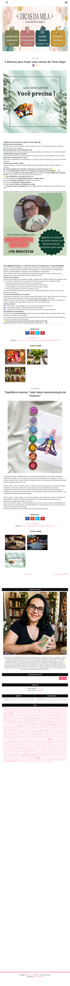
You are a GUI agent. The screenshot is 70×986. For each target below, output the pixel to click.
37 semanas (37, 708)
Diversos (53, 724)
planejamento (40, 747)
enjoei (24, 726)
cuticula (8, 721)
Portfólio (50, 747)
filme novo (27, 730)
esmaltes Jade (41, 727)
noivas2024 (33, 744)
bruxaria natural (34, 714)
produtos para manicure (23, 748)
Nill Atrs (24, 744)
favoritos (8, 730)
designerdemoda (46, 722)
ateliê (37, 711)
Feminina (13, 730)
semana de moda (11, 752)
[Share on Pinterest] (42, 333)
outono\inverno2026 (7, 745)
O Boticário (44, 744)
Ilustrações (11, 733)
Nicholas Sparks (18, 744)
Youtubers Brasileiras (39, 761)
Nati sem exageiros (60, 742)
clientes (5, 717)
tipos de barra (53, 756)
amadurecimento (19, 709)
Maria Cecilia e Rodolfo (44, 737)
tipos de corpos (59, 756)
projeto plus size (37, 748)
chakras (58, 715)
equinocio (27, 726)
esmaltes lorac (48, 727)
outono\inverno (64, 744)
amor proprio (35, 709)
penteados (20, 747)
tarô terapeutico (16, 754)
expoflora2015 (53, 728)
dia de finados (10, 724)
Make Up (17, 737)
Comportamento (58, 717)
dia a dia (53, 722)
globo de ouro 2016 (13, 731)
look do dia (64, 736)
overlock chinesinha (27, 745)
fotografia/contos (49, 730)
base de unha (24, 712)
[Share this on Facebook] (27, 333)
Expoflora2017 (59, 728)
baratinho (8, 712)
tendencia (14, 756)
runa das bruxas (18, 751)
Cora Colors (47, 718)
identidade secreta (62, 731)
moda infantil (61, 739)
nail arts (40, 742)
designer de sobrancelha (36, 722)
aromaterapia (18, 711)
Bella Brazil (44, 712)
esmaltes (16, 727)
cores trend (61, 718)
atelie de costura (42, 711)
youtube (33, 761)
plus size (45, 747)
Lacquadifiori (31, 734)
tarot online (44, 754)
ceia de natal (36, 715)
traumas (17, 758)
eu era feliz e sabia (37, 728)
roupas (8, 751)
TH (49, 756)
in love (44, 733)
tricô (27, 758)
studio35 (5, 754)
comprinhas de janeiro (15, 718)
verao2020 (43, 759)
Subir (65, 983)
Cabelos (51, 714)
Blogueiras (54, 712)
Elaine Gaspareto (38, 976)
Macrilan (13, 737)
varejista (28, 759)
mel (19, 739)
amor (17, 340)
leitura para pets (20, 736)
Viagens (63, 759)
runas (23, 751)
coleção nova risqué (44, 717)
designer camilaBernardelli (14, 722)
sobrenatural (33, 340)
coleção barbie (11, 717)
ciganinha (62, 715)
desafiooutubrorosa (48, 721)
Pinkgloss (31, 747)
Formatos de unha (36, 730)
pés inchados (26, 747)
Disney (46, 724)
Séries (26, 752)
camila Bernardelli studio (60, 714)
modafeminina (44, 741)
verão (34, 759)
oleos (49, 744)
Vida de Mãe (6, 761)
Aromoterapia (24, 711)
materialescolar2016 (13, 739)
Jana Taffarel (10, 734)
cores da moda (54, 718)
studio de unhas (57, 752)
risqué (48, 750)
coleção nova (35, 717)
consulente (42, 718)
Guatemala (27, 731)
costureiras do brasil (43, 720)
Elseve (4, 726)
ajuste (54, 708)
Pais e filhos (38, 745)
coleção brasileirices (18, 717)
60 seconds (43, 708)
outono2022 (14, 745)
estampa (26, 728)
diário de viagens (17, 724)
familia (4, 730)
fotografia (42, 730)
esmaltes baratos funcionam (25, 727)
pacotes (34, 745)
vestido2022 (48, 759)
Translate (40, 690)
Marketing (59, 737)
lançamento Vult (52, 734)
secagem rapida (55, 751)
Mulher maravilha (7, 742)
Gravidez (22, 731)
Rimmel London (39, 749)
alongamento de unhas (9, 709)
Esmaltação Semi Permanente (48, 726)
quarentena (43, 748)
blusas (65, 712)
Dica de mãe (29, 724)
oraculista (53, 744)
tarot (56, 340)
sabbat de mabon (37, 751)
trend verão (22, 758)
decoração (31, 721)
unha (33, 758)
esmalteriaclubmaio (9, 727)
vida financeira (14, 761)
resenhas (34, 750)
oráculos (58, 744)
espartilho (5, 728)
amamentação (26, 709)
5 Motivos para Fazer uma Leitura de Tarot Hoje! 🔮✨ (35, 63)
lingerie (45, 736)
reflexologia (24, 749)
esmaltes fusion (34, 727)
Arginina (13, 711)
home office (52, 731)
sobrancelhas (45, 752)
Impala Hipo (27, 733)
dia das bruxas (60, 722)
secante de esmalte (63, 751)
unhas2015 (10, 759)
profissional (31, 748)
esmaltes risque (55, 727)
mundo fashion (34, 742)
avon (63, 711)
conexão (27, 718)
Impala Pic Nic (33, 733)
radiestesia (35, 526)
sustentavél (9, 754)
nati (46, 742)
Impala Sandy (40, 733)
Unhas (37, 758)
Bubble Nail (44, 714)
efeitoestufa (64, 724)
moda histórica (56, 739)
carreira (26, 715)
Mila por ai (33, 739)
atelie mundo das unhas (52, 711)
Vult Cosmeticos (24, 761)
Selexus (5, 752)
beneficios (49, 712)
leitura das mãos (13, 736)
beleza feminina (38, 712)
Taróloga (39, 340)
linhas (48, 736)
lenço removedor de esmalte (30, 736)
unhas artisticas (50, 758)
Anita (52, 709)
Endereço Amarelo (15, 726)
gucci (31, 731)
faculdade (65, 728)
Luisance (9, 737)
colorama (52, 717)
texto (47, 756)
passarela (49, 745)
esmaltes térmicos (63, 727)
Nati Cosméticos (51, 742)
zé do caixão (47, 761)
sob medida (38, 752)
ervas (30, 726)
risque (45, 750)
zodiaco (51, 761)
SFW (29, 752)
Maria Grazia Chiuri (53, 737)
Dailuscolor (13, 721)
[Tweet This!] (37, 333)
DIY (57, 724)
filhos (23, 730)
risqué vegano (58, 749)
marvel (63, 737)
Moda (50, 739)
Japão (14, 734)
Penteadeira (15, 747)
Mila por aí (38, 739)
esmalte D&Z (58, 726)
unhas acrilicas (43, 758)
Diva (49, 724)
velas (31, 759)
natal (43, 742)
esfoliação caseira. (36, 726)
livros (51, 736)
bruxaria (29, 714)
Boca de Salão (8, 714)
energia (22, 340)
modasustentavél (56, 741)
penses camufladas (7, 747)
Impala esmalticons (21, 733)
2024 (17, 708)
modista (62, 741)
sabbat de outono (44, 751)
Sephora (17, 752)
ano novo (56, 709)
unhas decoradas (59, 758)
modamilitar (49, 741)
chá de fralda (49, 715)
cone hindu (22, 718)
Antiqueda (61, 709)
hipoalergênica (42, 731)
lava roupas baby (59, 734)
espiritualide (14, 728)
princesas (14, 748)
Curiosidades (60, 720)
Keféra (27, 734)
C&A (48, 714)
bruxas (39, 714)
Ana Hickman (41, 709)
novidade (38, 744)
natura (65, 742)
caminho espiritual (15, 715)
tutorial (30, 758)
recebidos (65, 748)
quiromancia (55, 748)
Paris (42, 745)
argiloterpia (9, 711)
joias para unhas (22, 734)
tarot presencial (51, 754)
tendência (19, 756)
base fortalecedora (31, 712)
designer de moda (26, 722)
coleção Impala (27, 717)
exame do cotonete (45, 728)
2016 (15, 708)
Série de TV (21, 752)
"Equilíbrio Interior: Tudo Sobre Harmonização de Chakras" (35, 394)
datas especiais (20, 721)
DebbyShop (26, 721)
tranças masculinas (11, 758)
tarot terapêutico (59, 754)
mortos (65, 741)
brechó (25, 714)
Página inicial (28, 574)
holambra (48, 731)
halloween (36, 731)
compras (9, 718)
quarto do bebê (49, 748)
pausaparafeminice (63, 745)
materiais (7, 739)
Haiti (33, 731)
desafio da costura (38, 721)
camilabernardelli (6, 715)
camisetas (22, 715)
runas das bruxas (29, 751)
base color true (17, 712)
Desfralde (5, 722)
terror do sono (42, 756)
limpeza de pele (40, 736)
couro (49, 719)
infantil (48, 733)
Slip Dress (32, 752)
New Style (11, 744)
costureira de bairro (19, 719)
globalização (6, 731)
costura (13, 720)
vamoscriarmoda (22, 759)
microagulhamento (27, 739)
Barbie (12, 712)
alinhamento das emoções (61, 708)
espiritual (10, 728)
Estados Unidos (20, 728)
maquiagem (26, 737)
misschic (42, 739)
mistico (27, 340)
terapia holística (34, 756)
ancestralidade (47, 709)
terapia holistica (25, 756)
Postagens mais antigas (61, 574)
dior (43, 724)
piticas (35, 747)
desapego (55, 721)
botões (21, 714)
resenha (29, 750)
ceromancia (41, 715)
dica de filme (23, 724)
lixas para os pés (57, 736)
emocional (8, 726)
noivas (28, 744)
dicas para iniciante (37, 724)
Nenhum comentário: (33, 338)
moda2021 (23, 741)
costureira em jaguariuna (31, 720)
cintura (65, 715)
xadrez (30, 761)
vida (59, 340)
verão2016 (38, 759)
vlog (19, 761)
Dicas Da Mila (30, 975)
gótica (18, 731)
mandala (22, 737)
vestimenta (58, 759)
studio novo (64, 752)
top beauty (64, 756)
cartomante (30, 715)
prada (53, 747)
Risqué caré (52, 749)
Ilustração (6, 733)
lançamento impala (45, 734)
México (21, 739)
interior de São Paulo (54, 733)
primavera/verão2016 (7, 748)
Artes (28, 711)
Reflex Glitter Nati (18, 749)
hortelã (56, 731)
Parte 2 (45, 745)
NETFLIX (6, 744)
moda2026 (38, 741)
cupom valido (54, 719)
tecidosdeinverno (7, 756)
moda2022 (29, 741)
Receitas (12, 750)
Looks (5, 737)
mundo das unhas (27, 742)
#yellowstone (11, 708)
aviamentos (59, 711)
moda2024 (34, 741)
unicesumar (16, 759)
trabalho (5, 758)
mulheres (13, 742)
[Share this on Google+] (32, 333)
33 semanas (21, 708)
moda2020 (19, 741)
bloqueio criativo (60, 712)
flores (30, 730)
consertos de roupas (34, 718)
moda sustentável (12, 741)
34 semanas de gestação (29, 708)
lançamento (37, 734)
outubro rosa (20, 745)
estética (31, 728)
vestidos (53, 759)
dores (60, 724)
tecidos (65, 754)
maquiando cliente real (34, 737)
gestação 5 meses (63, 730)
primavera (65, 747)
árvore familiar (33, 711)
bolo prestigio (17, 714)
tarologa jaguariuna (48, 340)
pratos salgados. (59, 747)
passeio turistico (55, 745)
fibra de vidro (18, 730)
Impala (15, 733)
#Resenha (6, 708)
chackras (24, 526)
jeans (17, 734)
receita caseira (6, 749)
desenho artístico (62, 721)
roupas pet (12, 751)
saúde (50, 751)
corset (9, 720)
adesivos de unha (49, 708)
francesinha (56, 730)
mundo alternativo (19, 742)
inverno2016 (62, 733)
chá (45, 715)
